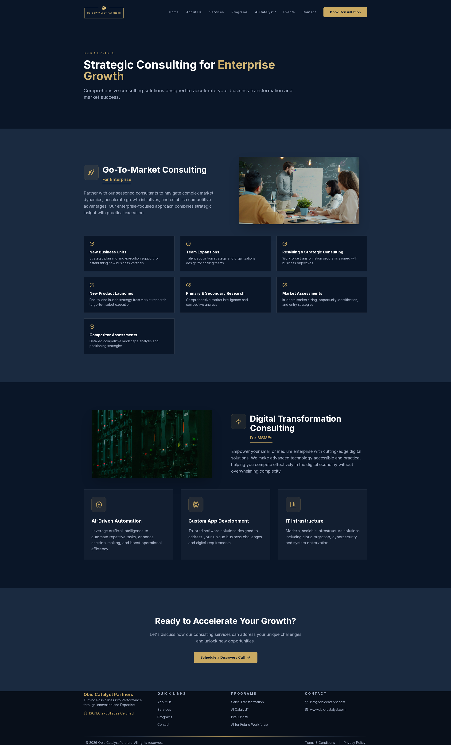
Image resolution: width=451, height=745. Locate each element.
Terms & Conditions (320, 743)
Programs (239, 12)
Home (174, 12)
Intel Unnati (239, 717)
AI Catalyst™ (265, 12)
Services (216, 12)
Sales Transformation (247, 702)
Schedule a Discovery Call (222, 657)
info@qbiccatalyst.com (327, 702)
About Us (194, 12)
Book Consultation (345, 12)
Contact (309, 12)
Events (289, 12)
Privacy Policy (354, 743)
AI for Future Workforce (249, 724)
